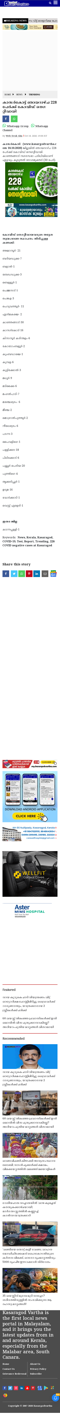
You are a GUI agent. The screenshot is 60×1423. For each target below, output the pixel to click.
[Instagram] (16, 1388)
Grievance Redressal (14, 1374)
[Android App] (45, 1387)
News (19, 95)
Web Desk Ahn (14, 136)
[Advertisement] (30, 61)
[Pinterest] (33, 1388)
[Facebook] (5, 1388)
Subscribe (36, 1374)
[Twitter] (10, 1388)
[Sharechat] (5, 1395)
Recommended (13, 1039)
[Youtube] (27, 1388)
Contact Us (8, 1369)
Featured (9, 990)
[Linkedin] (22, 1388)
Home (7, 95)
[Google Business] (39, 1387)
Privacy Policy (38, 1369)
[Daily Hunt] (52, 1387)
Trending (34, 95)
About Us (35, 1364)
